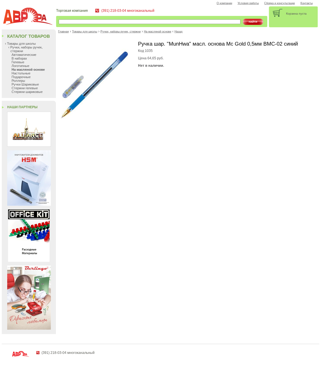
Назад (178, 31)
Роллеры (18, 80)
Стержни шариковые (27, 92)
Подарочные (21, 77)
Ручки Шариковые (25, 84)
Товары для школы (84, 31)
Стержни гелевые (25, 88)
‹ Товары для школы (20, 43)
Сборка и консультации (279, 3)
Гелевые (18, 62)
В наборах (19, 58)
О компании (224, 3)
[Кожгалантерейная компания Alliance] (29, 145)
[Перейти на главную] (29, 17)
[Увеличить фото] (95, 120)
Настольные (21, 73)
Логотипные (20, 66)
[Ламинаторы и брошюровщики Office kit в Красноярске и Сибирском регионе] (29, 260)
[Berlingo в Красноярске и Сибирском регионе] (29, 328)
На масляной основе (157, 31)
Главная (63, 31)
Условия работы (248, 3)
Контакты (306, 3)
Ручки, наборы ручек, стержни (120, 31)
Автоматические (24, 55)
